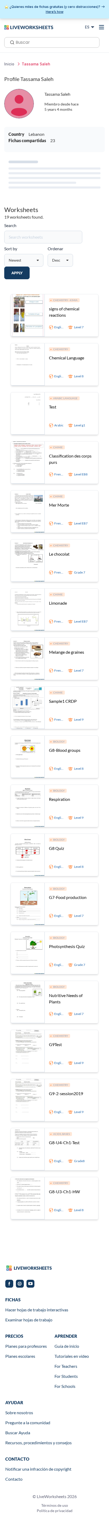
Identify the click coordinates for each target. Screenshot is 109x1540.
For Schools (64, 1386)
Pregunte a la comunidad (27, 1422)
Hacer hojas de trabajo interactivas (36, 1309)
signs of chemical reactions (64, 311)
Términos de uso (54, 1505)
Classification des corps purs (70, 459)
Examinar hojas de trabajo (28, 1319)
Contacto (13, 1478)
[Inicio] (28, 27)
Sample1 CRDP (63, 701)
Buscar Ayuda (17, 1432)
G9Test (55, 1044)
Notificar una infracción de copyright (38, 1468)
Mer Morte (59, 504)
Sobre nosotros (19, 1412)
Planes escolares (20, 1356)
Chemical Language (66, 357)
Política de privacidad (54, 1510)
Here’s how (54, 12)
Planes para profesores (26, 1346)
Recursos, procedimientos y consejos (38, 1442)
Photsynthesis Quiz (67, 946)
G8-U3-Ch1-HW (64, 1191)
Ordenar (55, 248)
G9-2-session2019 (66, 1093)
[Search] (10, 42)
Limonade (58, 602)
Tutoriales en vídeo (71, 1356)
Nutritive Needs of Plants (66, 998)
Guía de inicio (66, 1346)
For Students (66, 1376)
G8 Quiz (56, 848)
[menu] (101, 27)
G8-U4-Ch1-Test (64, 1142)
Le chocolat (59, 553)
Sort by (10, 248)
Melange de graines (66, 651)
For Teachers (65, 1366)
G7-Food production (68, 897)
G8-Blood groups (64, 750)
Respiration (59, 799)
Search (10, 225)
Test (52, 406)
